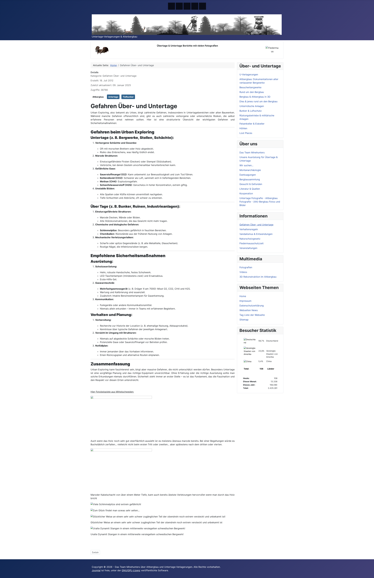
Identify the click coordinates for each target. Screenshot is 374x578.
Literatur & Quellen (249, 188)
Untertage (113, 97)
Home (242, 296)
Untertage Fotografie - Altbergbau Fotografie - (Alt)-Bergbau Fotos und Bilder (259, 202)
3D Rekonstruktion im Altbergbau (257, 276)
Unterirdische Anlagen (251, 106)
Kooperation (246, 193)
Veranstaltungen (248, 248)
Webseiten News (248, 310)
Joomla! (96, 570)
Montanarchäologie (250, 170)
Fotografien (245, 267)
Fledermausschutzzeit (251, 243)
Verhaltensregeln (248, 229)
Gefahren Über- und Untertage (256, 224)
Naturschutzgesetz (249, 238)
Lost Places (245, 133)
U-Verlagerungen (248, 74)
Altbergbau (98, 97)
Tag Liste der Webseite (252, 314)
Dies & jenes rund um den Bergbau (258, 101)
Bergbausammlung (249, 179)
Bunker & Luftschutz (250, 110)
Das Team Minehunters (252, 152)
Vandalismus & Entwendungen (255, 234)
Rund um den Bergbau (251, 92)
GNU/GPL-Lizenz (131, 570)
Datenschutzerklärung (251, 305)
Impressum (245, 300)
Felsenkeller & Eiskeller (251, 123)
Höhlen (243, 128)
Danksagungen (247, 174)
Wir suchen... (246, 165)
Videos (243, 272)
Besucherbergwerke (250, 87)
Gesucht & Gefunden (250, 184)
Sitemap (244, 319)
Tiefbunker (128, 97)
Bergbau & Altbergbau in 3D (254, 96)
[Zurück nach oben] (370, 574)
